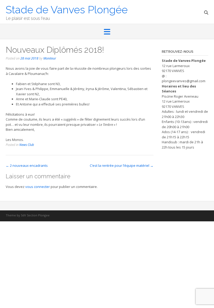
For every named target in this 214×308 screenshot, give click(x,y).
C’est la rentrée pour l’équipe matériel (121, 165)
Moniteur (49, 58)
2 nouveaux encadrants (27, 165)
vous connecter (37, 186)
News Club (26, 145)
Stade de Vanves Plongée (67, 9)
